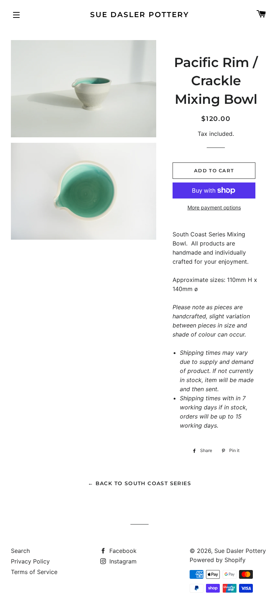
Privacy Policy (30, 561)
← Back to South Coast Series (139, 483)
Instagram (122, 561)
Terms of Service (34, 571)
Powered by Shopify (218, 559)
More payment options (214, 207)
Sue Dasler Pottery (139, 14)
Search (20, 550)
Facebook (122, 550)
